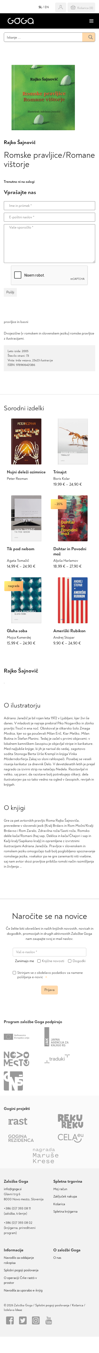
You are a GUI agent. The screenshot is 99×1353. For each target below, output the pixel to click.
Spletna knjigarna (65, 1212)
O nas (57, 1258)
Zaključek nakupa (65, 1196)
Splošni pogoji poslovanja (21, 1270)
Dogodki (79, 961)
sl (40, 7)
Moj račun (60, 1189)
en (47, 7)
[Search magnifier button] (88, 37)
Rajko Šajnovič (20, 142)
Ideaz (18, 1310)
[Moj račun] (60, 7)
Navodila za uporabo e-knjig (23, 1290)
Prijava (49, 990)
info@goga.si (13, 1189)
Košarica (59, 1204)
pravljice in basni (16, 322)
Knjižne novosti (53, 961)
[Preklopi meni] (91, 21)
